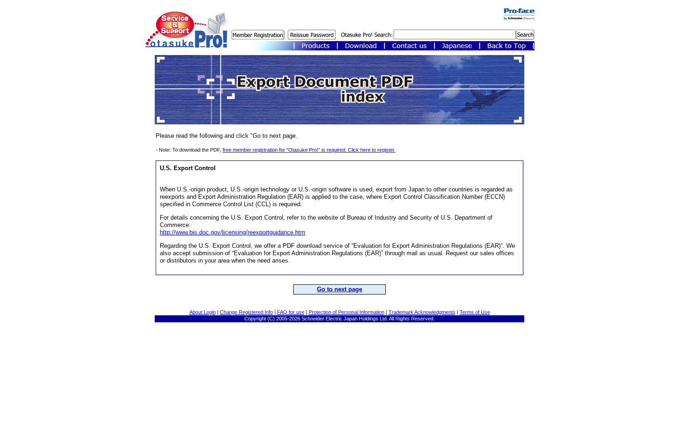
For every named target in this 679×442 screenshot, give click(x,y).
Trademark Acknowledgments (421, 312)
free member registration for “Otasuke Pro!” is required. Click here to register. (309, 150)
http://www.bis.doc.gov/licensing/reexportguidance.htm (232, 232)
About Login (202, 312)
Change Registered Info (246, 312)
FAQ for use (290, 312)
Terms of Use (475, 312)
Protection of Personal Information (346, 312)
